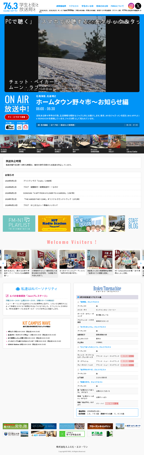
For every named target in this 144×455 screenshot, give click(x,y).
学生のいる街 (87, 6)
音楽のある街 (102, 6)
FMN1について (117, 6)
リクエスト (74, 6)
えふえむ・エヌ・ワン (21, 7)
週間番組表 (61, 6)
